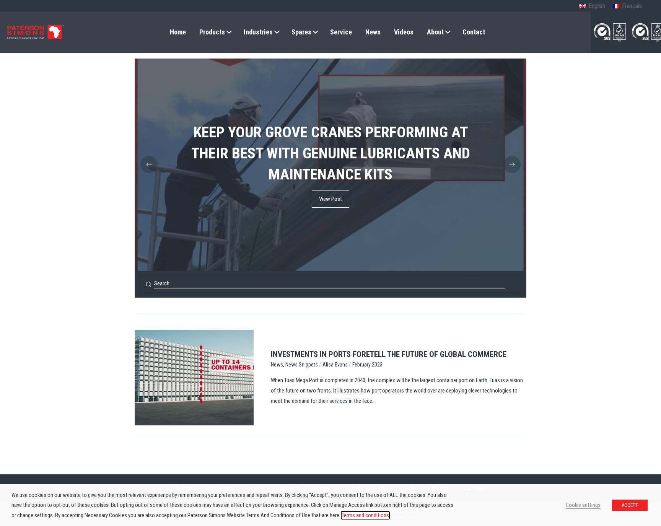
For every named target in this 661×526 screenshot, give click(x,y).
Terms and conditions (365, 515)
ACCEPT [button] (630, 505)
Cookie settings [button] (583, 505)
